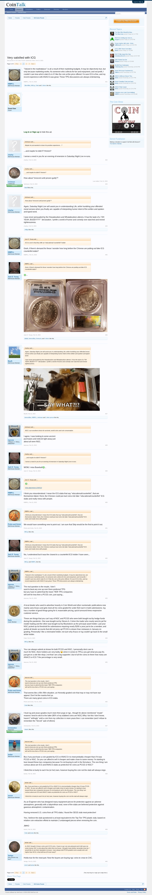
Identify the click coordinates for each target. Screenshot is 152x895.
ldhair (116, 50)
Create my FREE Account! (126, 21)
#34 (106, 638)
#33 (106, 598)
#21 (106, 81)
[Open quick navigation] (106, 18)
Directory (56, 9)
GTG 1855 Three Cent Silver (123, 48)
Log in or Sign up (138, 1)
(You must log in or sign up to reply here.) (95, 872)
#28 (106, 445)
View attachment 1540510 (33, 488)
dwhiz (116, 77)
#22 (106, 160)
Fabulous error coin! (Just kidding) (125, 92)
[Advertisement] (57, 39)
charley (10, 155)
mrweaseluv (12, 728)
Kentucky (39, 338)
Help (133, 889)
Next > (33, 64)
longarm (117, 39)
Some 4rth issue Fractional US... (124, 70)
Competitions (29, 9)
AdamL (26, 729)
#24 (106, 226)
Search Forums (11, 12)
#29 (106, 471)
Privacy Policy (142, 892)
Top (141, 889)
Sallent (117, 72)
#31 (106, 528)
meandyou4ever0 (120, 56)
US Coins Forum (20, 60)
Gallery (38, 9)
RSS (144, 889)
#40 (106, 861)
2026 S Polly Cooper (121, 87)
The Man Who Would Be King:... (124, 32)
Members (65, 9)
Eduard (117, 61)
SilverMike (27, 85)
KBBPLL (11, 84)
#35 (106, 662)
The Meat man (119, 34)
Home (11, 9)
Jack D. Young (13, 277)
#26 (106, 335)
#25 (106, 254)
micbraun (11, 182)
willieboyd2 (118, 45)
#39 (106, 829)
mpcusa (11, 440)
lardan (10, 754)
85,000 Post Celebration (122, 65)
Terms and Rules (132, 892)
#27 (106, 413)
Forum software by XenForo (21, 892)
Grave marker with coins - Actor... (124, 43)
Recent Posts (22, 12)
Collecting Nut (119, 67)
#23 (106, 184)
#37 (106, 726)
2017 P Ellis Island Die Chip (123, 54)
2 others (44, 85)
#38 (106, 773)
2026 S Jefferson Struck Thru (123, 76)
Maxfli (26, 187)
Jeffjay (26, 229)
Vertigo (10, 855)
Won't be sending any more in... (124, 38)
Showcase (47, 9)
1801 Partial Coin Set (121, 59)
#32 (106, 558)
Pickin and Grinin (14, 524)
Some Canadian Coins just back (124, 81)
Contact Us (127, 889)
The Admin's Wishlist (116, 143)
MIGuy (33, 85)
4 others (47, 338)
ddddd (26, 338)
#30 (106, 502)
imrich (10, 796)
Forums (19, 9)
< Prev (16, 64)
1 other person (50, 417)
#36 (106, 701)
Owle (33, 60)
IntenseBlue (32, 338)
